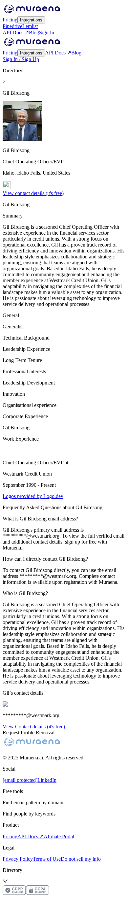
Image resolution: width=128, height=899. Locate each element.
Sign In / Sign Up (21, 59)
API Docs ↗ (16, 32)
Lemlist (30, 26)
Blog (34, 32)
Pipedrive (12, 26)
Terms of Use (47, 859)
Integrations (31, 19)
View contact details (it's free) (33, 193)
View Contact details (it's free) (34, 726)
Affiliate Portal (59, 836)
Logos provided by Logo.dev (33, 496)
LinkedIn (46, 780)
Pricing (10, 19)
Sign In (46, 32)
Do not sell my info (81, 859)
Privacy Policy (18, 859)
